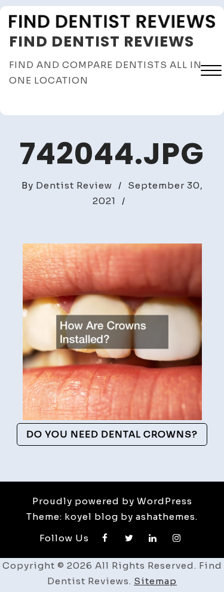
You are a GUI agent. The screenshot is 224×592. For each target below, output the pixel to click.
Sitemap (155, 581)
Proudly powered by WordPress (112, 501)
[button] (211, 71)
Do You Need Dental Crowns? (112, 434)
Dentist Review (74, 185)
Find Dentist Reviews (101, 41)
